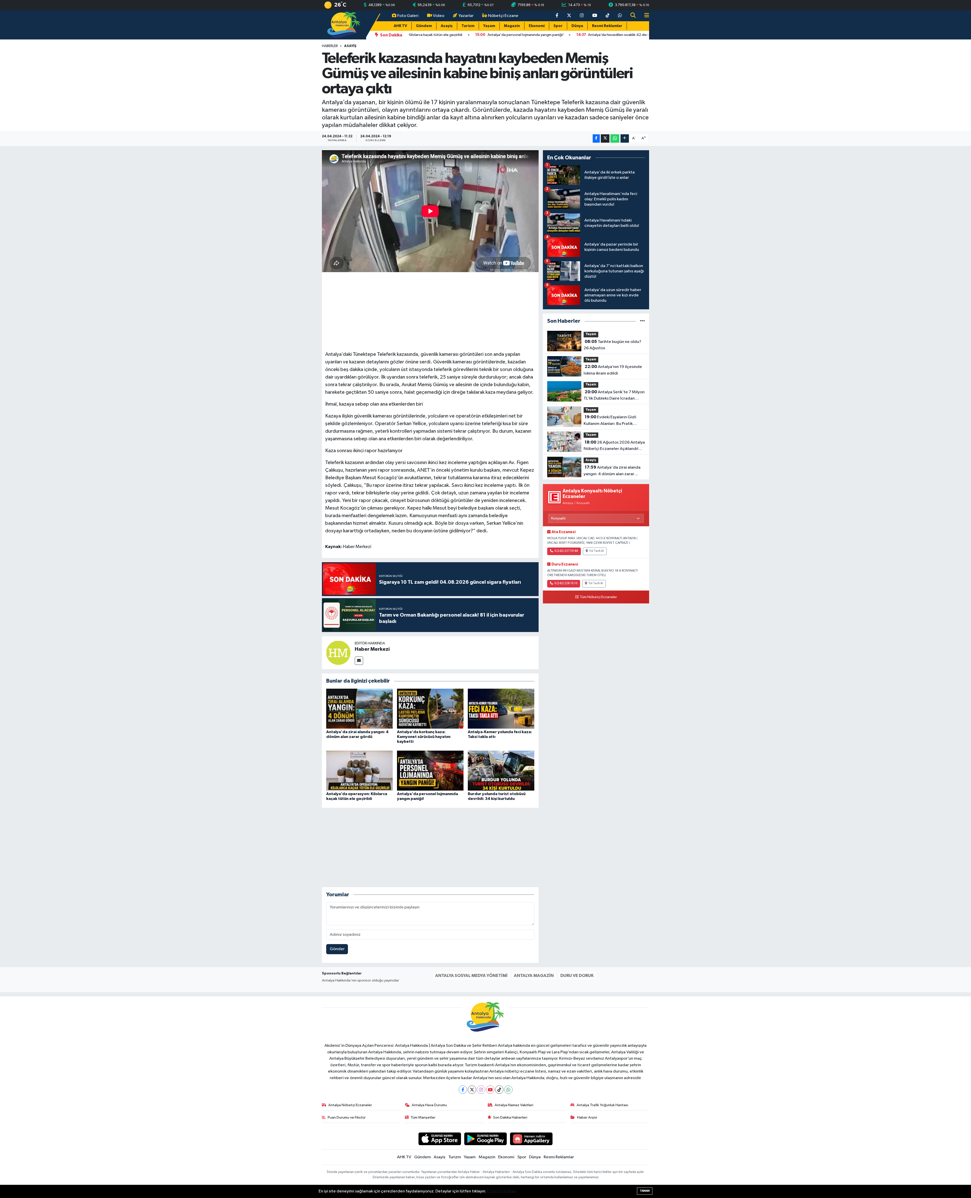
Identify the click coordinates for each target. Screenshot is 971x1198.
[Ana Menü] (644, 15)
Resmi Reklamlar (607, 26)
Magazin (512, 26)
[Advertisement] (430, 310)
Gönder (337, 949)
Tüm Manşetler (423, 1117)
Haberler (330, 46)
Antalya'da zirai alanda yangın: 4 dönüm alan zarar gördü (612, 471)
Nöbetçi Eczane (503, 16)
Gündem (424, 26)
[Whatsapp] (508, 1089)
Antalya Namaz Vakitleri (514, 1105)
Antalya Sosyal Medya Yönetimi (471, 975)
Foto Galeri (407, 16)
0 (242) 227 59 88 (566, 551)
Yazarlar (466, 16)
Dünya (577, 26)
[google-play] (485, 1139)
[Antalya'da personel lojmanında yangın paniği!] (430, 770)
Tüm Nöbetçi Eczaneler (598, 597)
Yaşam (489, 26)
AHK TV (400, 26)
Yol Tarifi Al (596, 551)
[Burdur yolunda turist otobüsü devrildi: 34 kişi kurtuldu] (501, 770)
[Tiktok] (499, 1089)
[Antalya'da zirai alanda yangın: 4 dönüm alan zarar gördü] (359, 708)
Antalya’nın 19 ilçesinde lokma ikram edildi (613, 370)
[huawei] (531, 1139)
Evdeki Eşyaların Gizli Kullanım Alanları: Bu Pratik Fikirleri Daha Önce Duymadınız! (613, 421)
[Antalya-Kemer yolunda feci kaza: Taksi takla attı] (501, 708)
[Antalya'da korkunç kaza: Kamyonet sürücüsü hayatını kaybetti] (430, 708)
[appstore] (439, 1139)
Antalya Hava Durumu (429, 1105)
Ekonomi (537, 26)
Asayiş (447, 26)
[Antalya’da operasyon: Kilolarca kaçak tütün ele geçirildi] (359, 770)
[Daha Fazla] (625, 138)
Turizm (467, 26)
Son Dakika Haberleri (510, 1117)
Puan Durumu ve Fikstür (347, 1117)
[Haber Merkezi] (338, 652)
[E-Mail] (359, 661)
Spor (558, 26)
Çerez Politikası (501, 1191)
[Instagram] (481, 1089)
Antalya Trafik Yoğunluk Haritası (602, 1105)
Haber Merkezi (372, 649)
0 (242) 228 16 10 (565, 583)
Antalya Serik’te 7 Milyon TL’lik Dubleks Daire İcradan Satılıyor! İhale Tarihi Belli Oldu (614, 396)
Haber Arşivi (587, 1117)
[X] (472, 1089)
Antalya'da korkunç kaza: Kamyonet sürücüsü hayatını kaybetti (423, 737)
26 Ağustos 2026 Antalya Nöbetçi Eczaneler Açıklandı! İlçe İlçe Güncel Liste (614, 446)
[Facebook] (463, 1089)
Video (438, 16)
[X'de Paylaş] (605, 138)
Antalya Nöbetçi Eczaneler (350, 1105)
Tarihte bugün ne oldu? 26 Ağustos (612, 345)
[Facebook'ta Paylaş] (596, 138)
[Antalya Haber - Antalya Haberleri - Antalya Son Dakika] (344, 25)
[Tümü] (642, 321)
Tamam (645, 1190)
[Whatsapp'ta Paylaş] (614, 138)
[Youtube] (490, 1089)
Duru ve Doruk (577, 975)
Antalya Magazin (534, 975)
